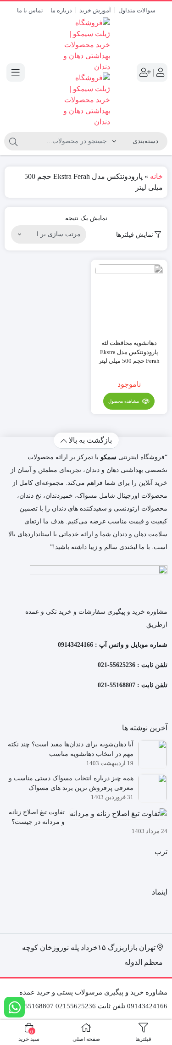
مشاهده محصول (124, 401)
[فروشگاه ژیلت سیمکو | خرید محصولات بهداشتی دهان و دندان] (86, 72)
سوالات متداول (136, 10)
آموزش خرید (95, 10)
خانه (156, 176)
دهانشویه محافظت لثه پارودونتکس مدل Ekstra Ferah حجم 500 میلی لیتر (129, 351)
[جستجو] (13, 141)
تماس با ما (30, 10)
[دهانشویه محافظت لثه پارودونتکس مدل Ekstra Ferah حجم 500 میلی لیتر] (129, 298)
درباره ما (61, 10)
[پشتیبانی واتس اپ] (14, 1007)
